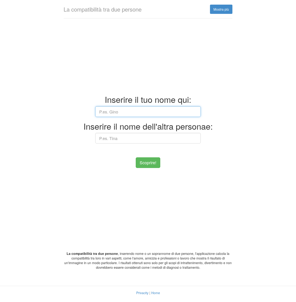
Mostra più (221, 9)
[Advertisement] (148, 57)
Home (155, 292)
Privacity (142, 292)
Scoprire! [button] (148, 162)
